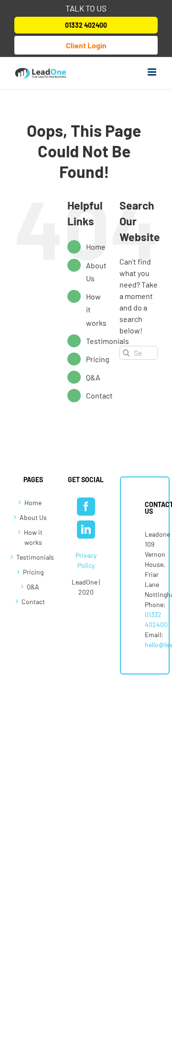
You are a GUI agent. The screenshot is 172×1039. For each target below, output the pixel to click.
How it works (33, 537)
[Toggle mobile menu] (153, 72)
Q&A (93, 377)
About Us (33, 517)
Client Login (86, 45)
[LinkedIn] (86, 529)
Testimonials (107, 340)
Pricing (97, 359)
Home (96, 246)
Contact (99, 395)
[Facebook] (86, 506)
